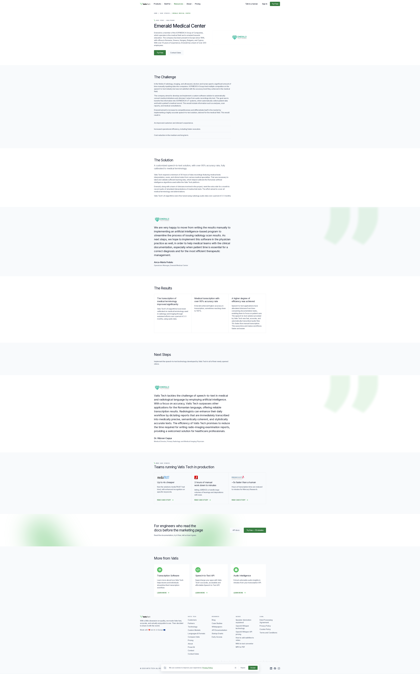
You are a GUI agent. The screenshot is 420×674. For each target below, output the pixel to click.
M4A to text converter (244, 643)
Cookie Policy (265, 629)
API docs (237, 530)
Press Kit (191, 647)
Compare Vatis (194, 637)
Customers (192, 620)
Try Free (275, 4)
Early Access (217, 637)
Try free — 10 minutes (254, 530)
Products (157, 4)
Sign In (264, 4)
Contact (191, 650)
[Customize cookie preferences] (235, 668)
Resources (178, 4)
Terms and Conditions (268, 633)
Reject (243, 668)
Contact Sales (175, 53)
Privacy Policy (265, 626)
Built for (167, 4)
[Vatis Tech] (145, 4)
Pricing (197, 4)
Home (155, 13)
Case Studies (165, 13)
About (188, 4)
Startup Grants (217, 633)
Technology (192, 627)
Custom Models (194, 630)
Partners (191, 623)
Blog (213, 620)
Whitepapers (217, 627)
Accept (252, 668)
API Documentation (219, 630)
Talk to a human (251, 4)
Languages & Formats (196, 633)
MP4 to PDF (240, 647)
